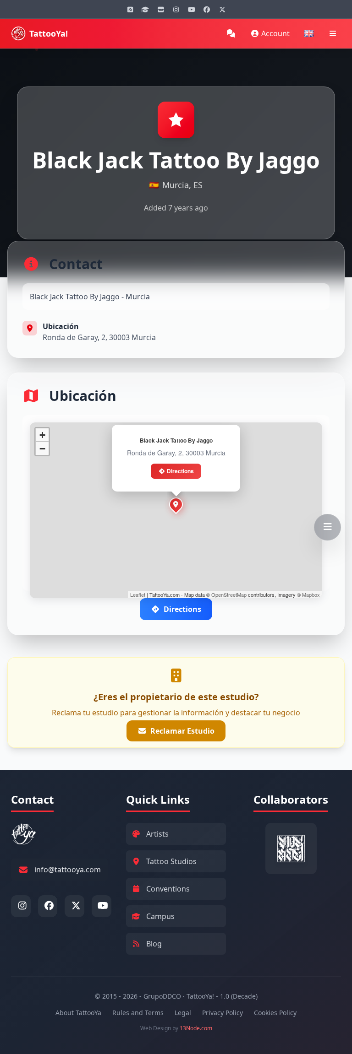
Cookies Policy (275, 1012)
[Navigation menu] (332, 33)
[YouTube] (191, 9)
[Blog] (130, 9)
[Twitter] (222, 9)
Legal (183, 1012)
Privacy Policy (222, 1012)
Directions (180, 471)
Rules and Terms (138, 1012)
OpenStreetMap (229, 594)
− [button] (42, 448)
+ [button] (42, 435)
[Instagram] (176, 9)
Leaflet (137, 594)
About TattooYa (78, 1012)
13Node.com (196, 1028)
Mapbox (311, 594)
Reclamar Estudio (182, 731)
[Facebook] (207, 9)
